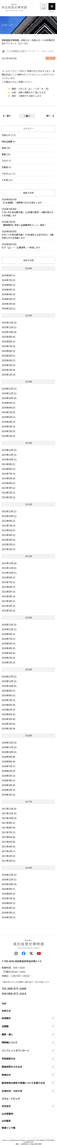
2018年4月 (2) (8, 780)
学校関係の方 (8, 1058)
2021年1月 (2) (8, 610)
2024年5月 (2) (8, 417)
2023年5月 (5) (8, 478)
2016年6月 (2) (8, 903)
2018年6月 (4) (8, 770)
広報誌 (5, 167)
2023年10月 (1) (9, 459)
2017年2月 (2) (8, 855)
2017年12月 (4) (9, 808)
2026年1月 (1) (8, 308)
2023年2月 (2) (8, 492)
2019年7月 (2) (8, 700)
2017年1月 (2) (8, 860)
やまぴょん (7, 173)
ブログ (5, 160)
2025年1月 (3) (8, 374)
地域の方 (6, 1074)
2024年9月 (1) (8, 402)
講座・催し (7, 1034)
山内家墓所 (7, 1113)
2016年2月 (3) (8, 917)
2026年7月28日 (28, 212)
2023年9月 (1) (8, 464)
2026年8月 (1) (8, 275)
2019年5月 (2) (8, 709)
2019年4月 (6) (8, 714)
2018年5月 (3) (8, 775)
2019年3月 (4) (8, 719)
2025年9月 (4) (8, 336)
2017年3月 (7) (8, 851)
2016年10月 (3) (9, 884)
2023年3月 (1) (8, 487)
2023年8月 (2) (8, 468)
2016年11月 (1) (9, 879)
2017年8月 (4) (8, 827)
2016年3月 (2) (8, 912)
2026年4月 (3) (8, 294)
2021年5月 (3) (8, 591)
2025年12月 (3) (9, 322)
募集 (4, 154)
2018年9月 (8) (8, 756)
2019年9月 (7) (8, 690)
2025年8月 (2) (8, 341)
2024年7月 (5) (8, 412)
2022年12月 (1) (9, 511)
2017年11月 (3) (9, 813)
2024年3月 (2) (8, 426)
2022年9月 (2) (8, 520)
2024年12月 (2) (9, 388)
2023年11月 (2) (9, 454)
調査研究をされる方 (12, 1066)
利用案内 (6, 1018)
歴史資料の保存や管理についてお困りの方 (23, 1082)
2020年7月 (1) (8, 638)
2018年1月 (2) (8, 794)
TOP (4, 1003)
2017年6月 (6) (8, 837)
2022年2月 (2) (8, 544)
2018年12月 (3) (9, 742)
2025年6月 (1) (8, 350)
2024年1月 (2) (8, 435)
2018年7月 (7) (8, 766)
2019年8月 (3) (8, 695)
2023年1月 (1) (8, 497)
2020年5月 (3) (8, 643)
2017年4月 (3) (8, 846)
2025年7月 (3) (8, 346)
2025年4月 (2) (8, 360)
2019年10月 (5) (9, 685)
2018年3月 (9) (8, 785)
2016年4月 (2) (8, 907)
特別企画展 (7, 141)
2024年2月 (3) (8, 431)
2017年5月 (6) (8, 841)
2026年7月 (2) (8, 280)
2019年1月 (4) (8, 728)
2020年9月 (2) (8, 634)
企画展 (5, 1026)
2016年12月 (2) (9, 874)
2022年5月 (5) (8, 530)
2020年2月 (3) (8, 657)
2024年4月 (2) (8, 421)
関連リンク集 (8, 1127)
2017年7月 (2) (8, 832)
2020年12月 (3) (9, 624)
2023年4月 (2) (8, 483)
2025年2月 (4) (8, 369)
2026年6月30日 (28, 234)
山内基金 (6, 1120)
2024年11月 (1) (9, 393)
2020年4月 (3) (8, 648)
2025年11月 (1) (9, 327)
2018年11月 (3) (9, 747)
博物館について (10, 1042)
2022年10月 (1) (9, 516)
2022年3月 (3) (8, 539)
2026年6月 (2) (8, 284)
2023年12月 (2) (9, 449)
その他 (5, 179)
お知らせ (6, 135)
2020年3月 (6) (8, 652)
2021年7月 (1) (8, 582)
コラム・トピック (11, 1098)
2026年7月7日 (24, 223)
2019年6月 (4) (8, 704)
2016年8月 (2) (8, 893)
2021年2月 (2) (8, 605)
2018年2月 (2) (8, 789)
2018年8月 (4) (8, 761)
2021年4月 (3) (8, 596)
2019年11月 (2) (9, 681)
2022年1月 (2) (8, 549)
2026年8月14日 (22, 201)
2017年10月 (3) (9, 818)
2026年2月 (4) (8, 303)
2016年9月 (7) (8, 888)
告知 (4, 147)
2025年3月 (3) (8, 365)
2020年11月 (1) (9, 629)
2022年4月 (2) (8, 534)
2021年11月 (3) (9, 567)
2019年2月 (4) (8, 723)
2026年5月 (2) (8, 289)
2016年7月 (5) (8, 898)
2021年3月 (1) (8, 601)
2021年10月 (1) (9, 572)
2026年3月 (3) (8, 299)
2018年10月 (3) (9, 752)
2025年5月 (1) (8, 355)
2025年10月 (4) (9, 331)
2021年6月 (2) (8, 586)
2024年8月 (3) (8, 407)
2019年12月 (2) (9, 676)
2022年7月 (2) (8, 525)
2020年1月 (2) (8, 662)
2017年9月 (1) (8, 822)
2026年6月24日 (21, 246)
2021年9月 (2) (8, 577)
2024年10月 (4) (9, 398)
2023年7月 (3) (8, 473)
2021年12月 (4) (9, 563)
